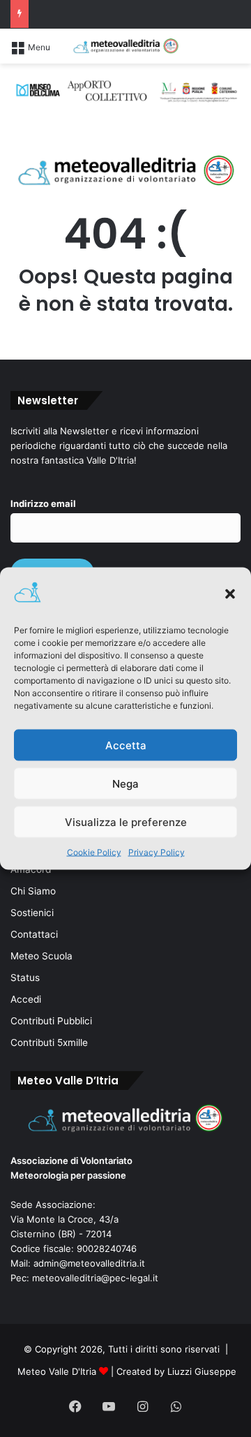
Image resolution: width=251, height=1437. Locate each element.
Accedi (25, 999)
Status (25, 977)
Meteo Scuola (41, 955)
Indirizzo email (43, 503)
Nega (125, 783)
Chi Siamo (33, 891)
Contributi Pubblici (51, 1020)
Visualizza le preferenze (126, 821)
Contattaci (34, 934)
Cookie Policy (94, 852)
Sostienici (32, 912)
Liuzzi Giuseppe (201, 1371)
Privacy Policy (156, 852)
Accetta (125, 744)
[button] (230, 594)
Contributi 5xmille (49, 1042)
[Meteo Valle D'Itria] (125, 46)
